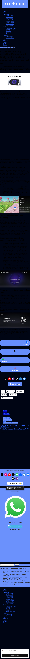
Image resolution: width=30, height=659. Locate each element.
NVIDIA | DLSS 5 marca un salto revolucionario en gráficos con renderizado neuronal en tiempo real (14, 429)
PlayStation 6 (9, 15)
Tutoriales (5, 40)
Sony (4, 421)
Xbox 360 (8, 32)
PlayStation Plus (10, 22)
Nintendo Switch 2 (10, 36)
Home (4, 11)
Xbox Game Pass (10, 33)
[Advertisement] (15, 112)
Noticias (5, 12)
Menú (1, 8)
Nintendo (5, 35)
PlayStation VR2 (10, 21)
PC (4, 39)
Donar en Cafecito (15, 655)
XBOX (5, 26)
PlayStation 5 (9, 17)
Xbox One (8, 31)
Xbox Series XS (10, 29)
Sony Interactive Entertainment (10, 423)
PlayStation (6, 14)
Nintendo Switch (10, 38)
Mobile (5, 42)
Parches (5, 45)
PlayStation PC (10, 24)
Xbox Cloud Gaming (11, 28)
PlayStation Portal (7, 420)
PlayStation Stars (10, 25)
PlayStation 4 (9, 18)
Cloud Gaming (6, 417)
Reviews (5, 43)
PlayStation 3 (9, 19)
